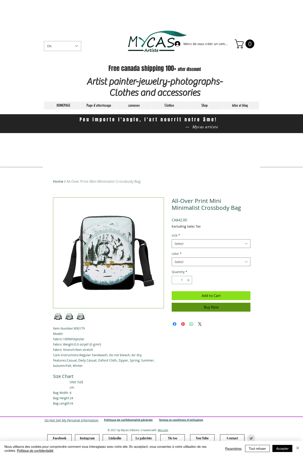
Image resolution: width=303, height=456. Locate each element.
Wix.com (163, 430)
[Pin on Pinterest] (183, 324)
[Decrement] (175, 280)
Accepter (282, 448)
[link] (245, 43)
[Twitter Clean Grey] (251, 438)
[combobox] (211, 243)
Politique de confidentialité (35, 450)
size (176, 235)
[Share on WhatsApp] (191, 324)
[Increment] (188, 280)
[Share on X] (200, 324)
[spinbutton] (182, 280)
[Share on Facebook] (174, 324)
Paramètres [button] (233, 448)
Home (58, 181)
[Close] (297, 448)
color (177, 254)
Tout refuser (257, 448)
